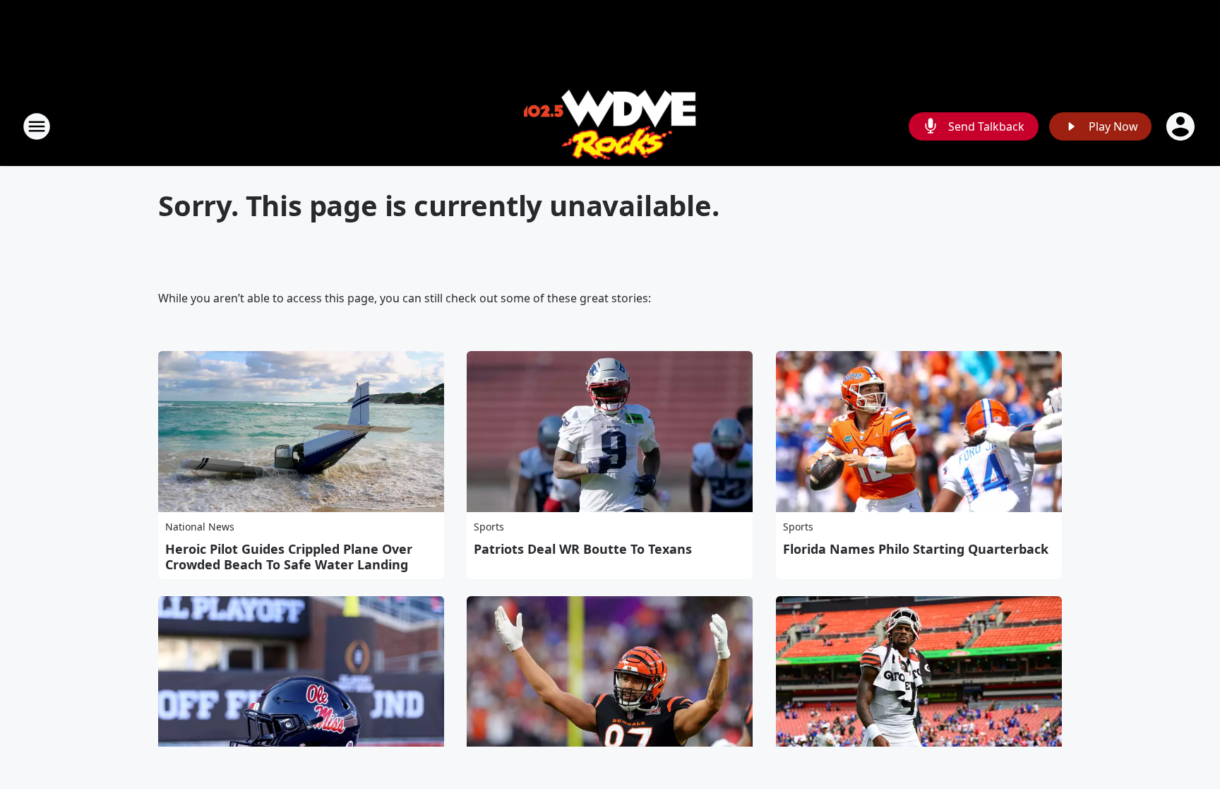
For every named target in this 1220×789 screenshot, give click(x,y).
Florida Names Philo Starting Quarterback (915, 549)
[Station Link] (610, 126)
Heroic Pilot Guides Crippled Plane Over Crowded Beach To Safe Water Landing (288, 556)
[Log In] (1181, 126)
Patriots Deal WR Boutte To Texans (583, 549)
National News (199, 526)
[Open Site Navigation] (37, 126)
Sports (489, 526)
